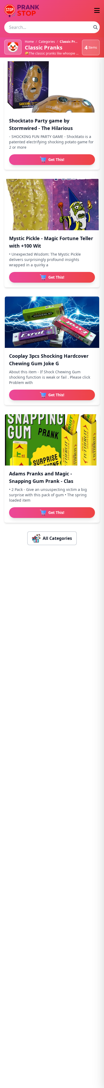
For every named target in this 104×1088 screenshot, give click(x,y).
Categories (47, 41)
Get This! (56, 159)
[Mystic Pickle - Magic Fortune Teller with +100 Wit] (52, 204)
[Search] (95, 27)
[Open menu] (97, 10)
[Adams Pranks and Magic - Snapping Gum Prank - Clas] (52, 440)
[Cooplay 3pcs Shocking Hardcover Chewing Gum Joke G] (52, 322)
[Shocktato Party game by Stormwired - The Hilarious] (52, 87)
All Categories (57, 538)
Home (29, 41)
